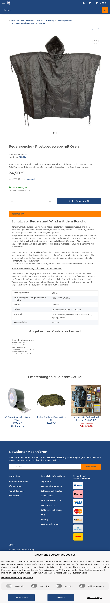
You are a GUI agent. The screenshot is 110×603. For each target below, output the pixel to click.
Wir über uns (15, 486)
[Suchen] (105, 10)
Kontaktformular (16, 491)
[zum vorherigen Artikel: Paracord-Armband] (98, 29)
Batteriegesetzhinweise (51, 510)
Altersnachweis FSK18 (51, 500)
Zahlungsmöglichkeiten (51, 491)
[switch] (9, 586)
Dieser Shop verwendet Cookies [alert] (55, 554)
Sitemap (45, 519)
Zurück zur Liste (17, 20)
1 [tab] (53, 133)
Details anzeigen (94, 597)
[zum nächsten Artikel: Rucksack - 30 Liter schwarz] (93, 29)
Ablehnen (61, 597)
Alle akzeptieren (21, 597)
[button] (83, 3)
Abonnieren (91, 466)
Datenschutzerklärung (56, 457)
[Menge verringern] (12, 201)
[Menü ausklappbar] (3, 1)
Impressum (46, 481)
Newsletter (14, 495)
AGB (43, 514)
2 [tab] (56, 133)
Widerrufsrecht (48, 505)
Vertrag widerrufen (49, 524)
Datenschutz (47, 495)
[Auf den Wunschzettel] (95, 41)
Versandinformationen (51, 486)
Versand (31, 179)
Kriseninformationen (18, 481)
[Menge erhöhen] (50, 201)
